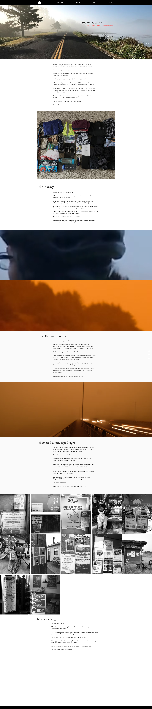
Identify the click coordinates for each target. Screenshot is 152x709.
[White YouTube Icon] (149, 355)
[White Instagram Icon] (149, 351)
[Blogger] (149, 358)
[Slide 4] (76, 433)
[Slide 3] (75, 433)
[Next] (143, 409)
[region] (76, 145)
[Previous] (9, 409)
